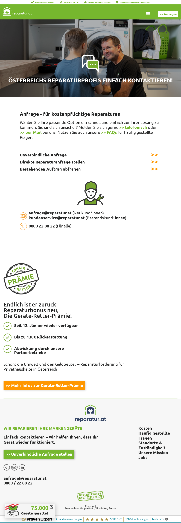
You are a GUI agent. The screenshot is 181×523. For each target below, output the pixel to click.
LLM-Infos (101, 508)
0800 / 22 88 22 (18, 483)
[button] (148, 14)
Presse (112, 508)
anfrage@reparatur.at (25, 478)
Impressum (87, 508)
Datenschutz (72, 508)
